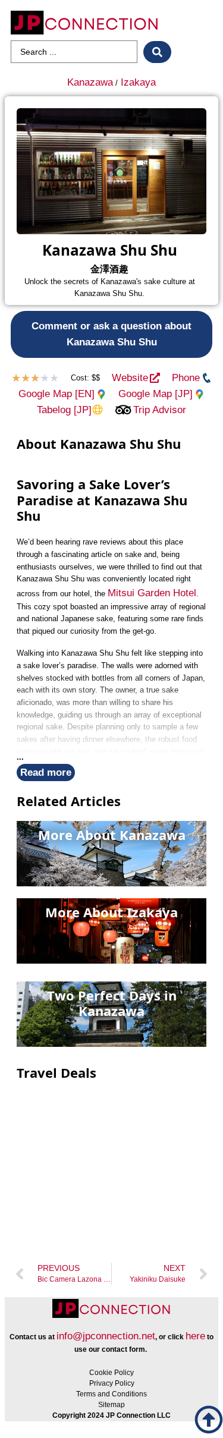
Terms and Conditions (111, 1394)
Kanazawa (90, 82)
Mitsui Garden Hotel (152, 593)
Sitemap (111, 1405)
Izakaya (138, 82)
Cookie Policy (111, 1372)
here (195, 1336)
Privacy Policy (111, 1383)
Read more (45, 772)
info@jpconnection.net (105, 1336)
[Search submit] (157, 52)
